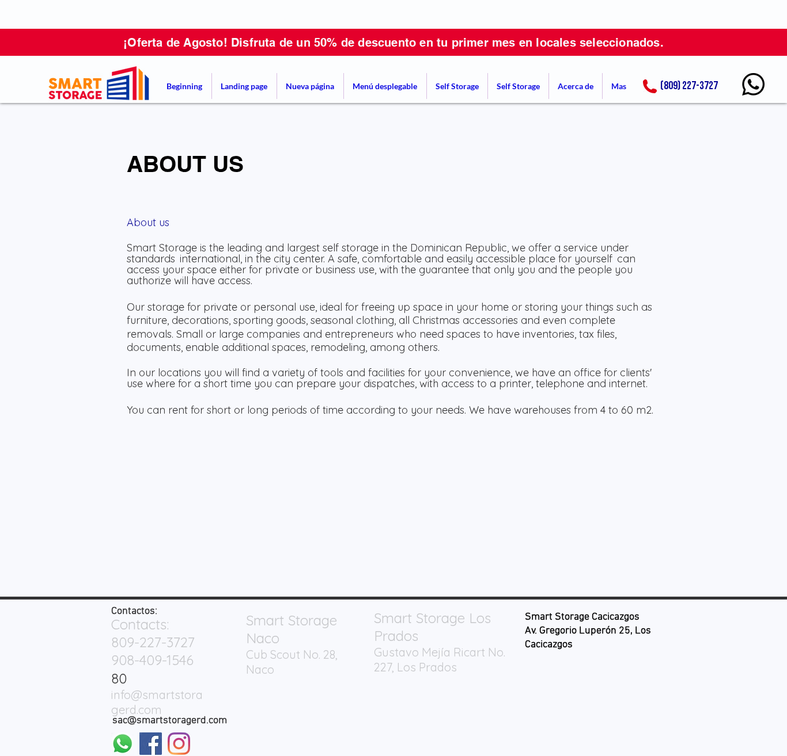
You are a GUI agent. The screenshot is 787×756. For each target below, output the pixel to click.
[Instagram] (179, 743)
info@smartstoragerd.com (157, 702)
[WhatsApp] (753, 84)
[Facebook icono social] (150, 743)
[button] (385, 86)
